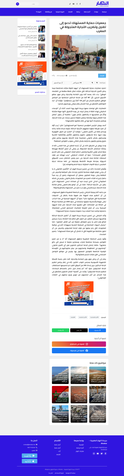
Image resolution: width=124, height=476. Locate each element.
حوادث (96, 12)
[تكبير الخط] (92, 82)
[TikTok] (70, 4)
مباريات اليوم (80, 451)
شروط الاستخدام (59, 473)
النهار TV (38, 12)
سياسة (104, 12)
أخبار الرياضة (80, 447)
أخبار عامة (87, 12)
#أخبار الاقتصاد (83, 317)
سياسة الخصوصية (70, 473)
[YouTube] (73, 4)
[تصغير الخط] (97, 82)
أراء (59, 451)
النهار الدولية (60, 12)
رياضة (78, 12)
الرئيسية (81, 444)
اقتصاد (70, 12)
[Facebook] (80, 4)
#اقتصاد (73, 317)
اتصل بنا (51, 473)
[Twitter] (101, 453)
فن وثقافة (48, 12)
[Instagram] (77, 4)
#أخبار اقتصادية (94, 317)
